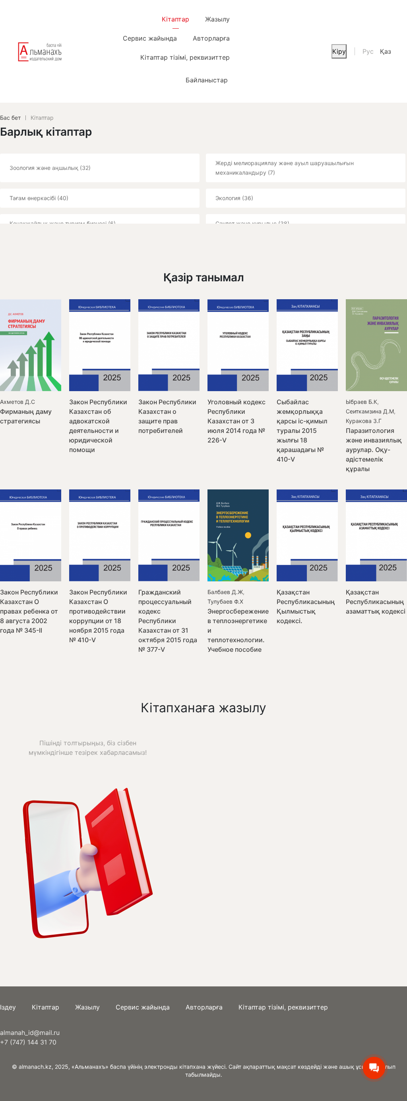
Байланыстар (207, 80)
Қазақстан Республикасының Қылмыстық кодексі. (306, 606)
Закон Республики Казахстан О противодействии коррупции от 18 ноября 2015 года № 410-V (98, 616)
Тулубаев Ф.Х (225, 601)
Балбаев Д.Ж (225, 591)
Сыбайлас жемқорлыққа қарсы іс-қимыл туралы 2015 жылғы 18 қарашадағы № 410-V (302, 430)
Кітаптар (175, 19)
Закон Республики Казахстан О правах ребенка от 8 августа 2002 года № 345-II (29, 611)
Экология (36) (234, 198)
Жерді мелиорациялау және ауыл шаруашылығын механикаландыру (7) (284, 168)
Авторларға (211, 38)
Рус (368, 51)
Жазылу (217, 19)
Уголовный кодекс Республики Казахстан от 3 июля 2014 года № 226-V (236, 421)
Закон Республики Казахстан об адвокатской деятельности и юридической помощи (98, 426)
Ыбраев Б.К (361, 401)
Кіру (339, 51)
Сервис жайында (150, 38)
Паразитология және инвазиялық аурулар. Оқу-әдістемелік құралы (374, 450)
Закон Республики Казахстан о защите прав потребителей (167, 416)
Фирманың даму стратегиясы (26, 416)
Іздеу (8, 1007)
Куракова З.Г (364, 420)
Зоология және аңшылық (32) (50, 167)
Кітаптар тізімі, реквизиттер (185, 57)
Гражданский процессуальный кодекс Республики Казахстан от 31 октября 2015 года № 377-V (167, 620)
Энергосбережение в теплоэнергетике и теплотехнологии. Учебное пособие (238, 630)
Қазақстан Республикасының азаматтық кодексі (375, 601)
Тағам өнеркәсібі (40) (39, 198)
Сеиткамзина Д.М (370, 411)
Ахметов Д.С (17, 401)
